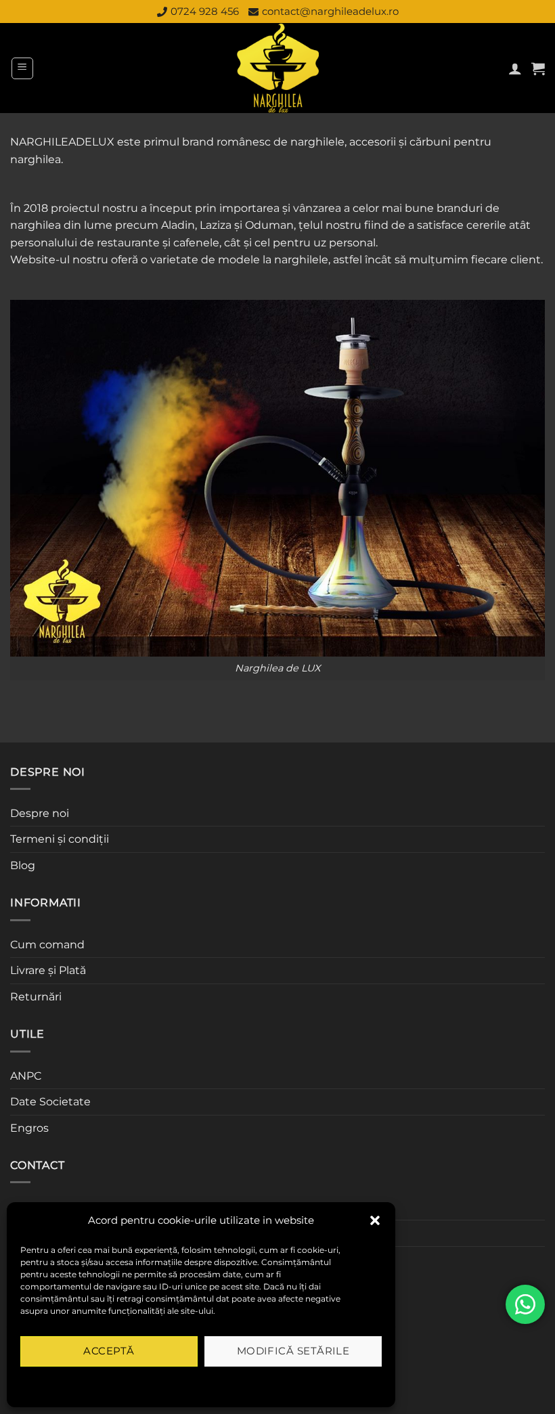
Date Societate (50, 1101)
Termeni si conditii (157, 1382)
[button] (375, 1220)
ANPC (25, 1075)
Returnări (36, 996)
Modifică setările (293, 1350)
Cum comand (47, 944)
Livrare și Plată (48, 970)
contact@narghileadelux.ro (330, 11)
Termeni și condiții (59, 839)
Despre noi (39, 813)
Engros (29, 1128)
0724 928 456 (205, 11)
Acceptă (108, 1350)
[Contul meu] (515, 68)
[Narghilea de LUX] (277, 68)
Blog (22, 865)
